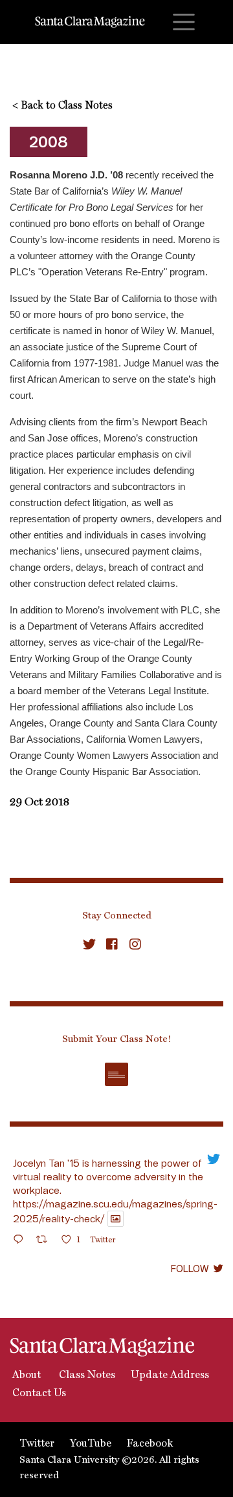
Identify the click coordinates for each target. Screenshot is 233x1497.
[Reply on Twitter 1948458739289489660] (21, 1241)
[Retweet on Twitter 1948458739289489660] (45, 1241)
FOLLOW (189, 1268)
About (25, 1375)
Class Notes (85, 1375)
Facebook (150, 1444)
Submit (116, 1074)
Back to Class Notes (62, 106)
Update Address (170, 1375)
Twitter (36, 1444)
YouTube (90, 1444)
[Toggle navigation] (184, 22)
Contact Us (38, 1393)
